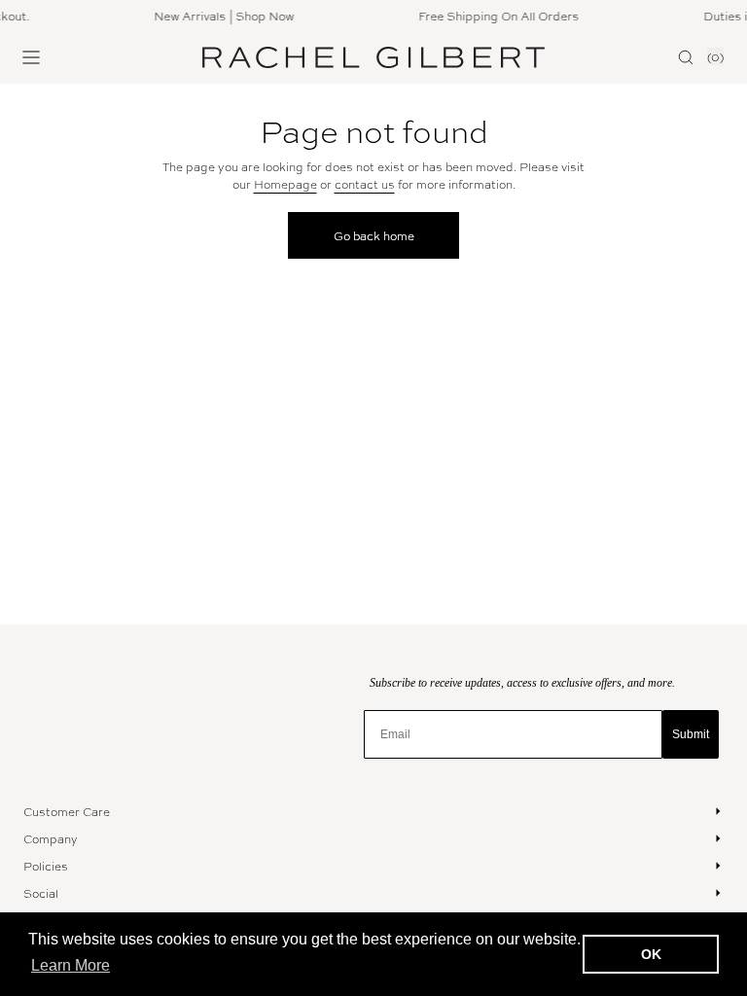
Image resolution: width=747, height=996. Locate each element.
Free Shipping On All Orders (495, 15)
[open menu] (31, 57)
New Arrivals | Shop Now (221, 15)
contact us (365, 184)
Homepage (285, 184)
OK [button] (651, 954)
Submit (690, 734)
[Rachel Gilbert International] (373, 58)
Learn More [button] (70, 965)
